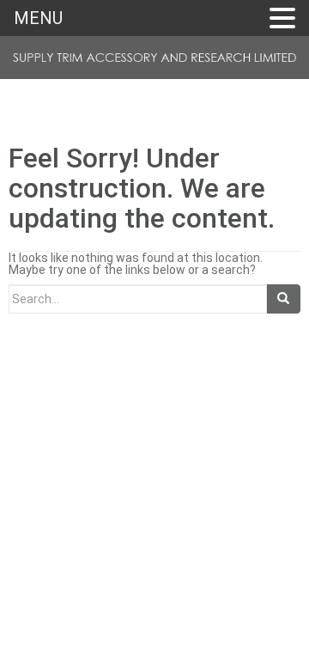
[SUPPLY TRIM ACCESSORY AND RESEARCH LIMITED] (154, 61)
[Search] (283, 299)
